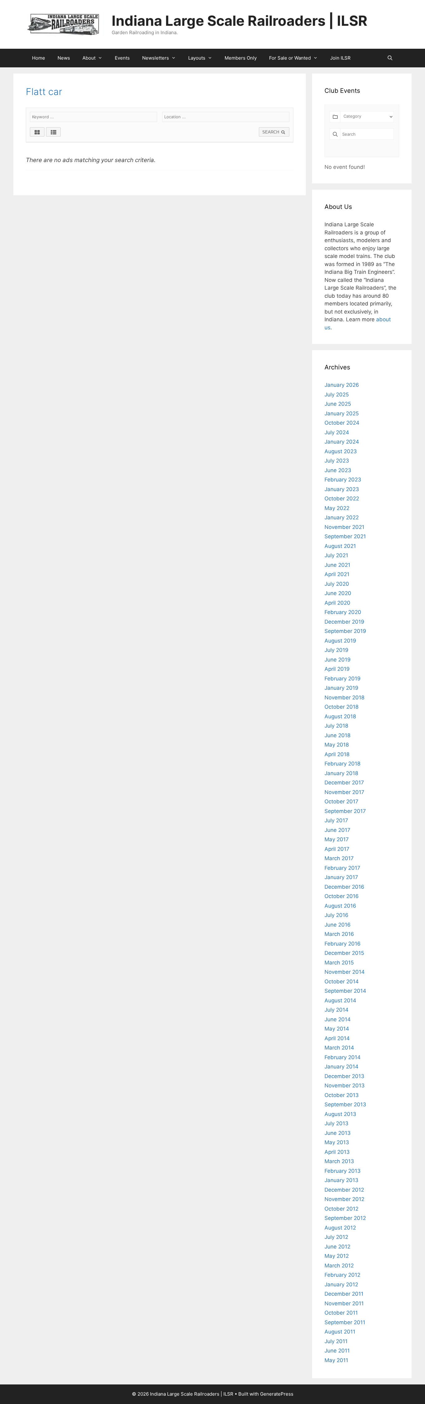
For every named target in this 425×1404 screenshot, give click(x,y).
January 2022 (342, 517)
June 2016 (338, 925)
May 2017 (337, 839)
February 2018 (342, 764)
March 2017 (339, 858)
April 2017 (337, 849)
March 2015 (339, 962)
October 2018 (341, 707)
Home (38, 58)
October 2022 (342, 498)
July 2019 (336, 650)
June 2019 (338, 660)
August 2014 (340, 1000)
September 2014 (345, 991)
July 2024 (337, 432)
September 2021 (345, 536)
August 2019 (340, 641)
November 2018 (344, 697)
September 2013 (345, 1104)
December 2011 (344, 1294)
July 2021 (336, 555)
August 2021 (340, 546)
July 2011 (336, 1341)
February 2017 (342, 868)
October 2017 (341, 801)
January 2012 (341, 1284)
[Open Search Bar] (390, 58)
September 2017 (345, 811)
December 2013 (344, 1076)
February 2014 (343, 1057)
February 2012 (342, 1275)
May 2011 (336, 1360)
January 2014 (341, 1066)
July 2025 (337, 394)
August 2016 (340, 906)
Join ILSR (340, 58)
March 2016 (339, 934)
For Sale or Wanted (290, 58)
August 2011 (340, 1332)
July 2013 (336, 1123)
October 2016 (342, 896)
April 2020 (337, 603)
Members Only (241, 58)
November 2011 (344, 1303)
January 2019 (341, 688)
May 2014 (337, 1029)
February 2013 (343, 1171)
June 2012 (337, 1247)
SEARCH (271, 132)
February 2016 (343, 944)
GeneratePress (276, 1394)
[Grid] (37, 132)
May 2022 (337, 508)
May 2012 (337, 1256)
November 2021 (344, 527)
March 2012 (339, 1265)
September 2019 (345, 631)
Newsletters (155, 58)
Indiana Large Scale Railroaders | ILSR (239, 20)
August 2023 (341, 451)
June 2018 (337, 735)
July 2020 (337, 584)
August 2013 (340, 1114)
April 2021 (337, 574)
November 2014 (345, 972)
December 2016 (344, 887)
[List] (53, 132)
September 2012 (345, 1218)
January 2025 (342, 413)
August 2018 (340, 716)
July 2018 (336, 726)
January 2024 (342, 442)
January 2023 (342, 489)
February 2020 (343, 612)
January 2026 (342, 385)
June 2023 (338, 470)
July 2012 (336, 1237)
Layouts (196, 58)
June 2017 (337, 830)
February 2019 (343, 678)
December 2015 (344, 953)
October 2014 (342, 981)
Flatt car (44, 91)
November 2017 (344, 792)
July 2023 (337, 461)
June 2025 (338, 404)
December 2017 (344, 782)
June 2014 (338, 1019)
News (64, 58)
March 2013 (339, 1161)
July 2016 (336, 915)
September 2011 (345, 1322)
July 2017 (336, 820)
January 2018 (341, 773)
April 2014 (337, 1038)
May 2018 (337, 745)
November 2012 (344, 1199)
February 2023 (343, 479)
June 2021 (337, 565)
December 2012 (344, 1190)
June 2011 (337, 1351)
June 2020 (338, 593)
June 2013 (338, 1133)
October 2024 (342, 423)
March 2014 (339, 1048)
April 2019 (337, 669)
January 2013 (341, 1180)
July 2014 (336, 1010)
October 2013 (342, 1095)
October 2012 (341, 1209)
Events (122, 58)
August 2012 (340, 1228)
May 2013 (337, 1142)
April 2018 (337, 754)
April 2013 (337, 1152)
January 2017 (341, 877)
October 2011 (341, 1313)
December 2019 (344, 622)
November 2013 (345, 1085)
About (89, 58)
